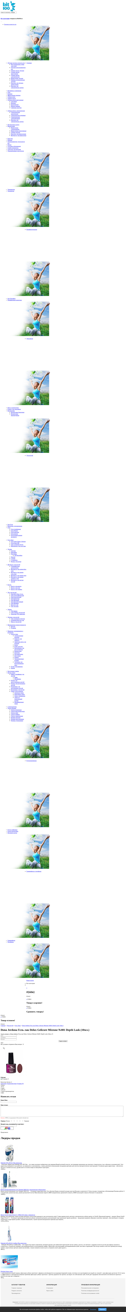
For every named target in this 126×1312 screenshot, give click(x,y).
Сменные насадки (16, 107)
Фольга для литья (16, 561)
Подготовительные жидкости (16, 536)
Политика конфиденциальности (90, 1290)
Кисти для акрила (16, 586)
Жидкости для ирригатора (18, 135)
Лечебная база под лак (17, 620)
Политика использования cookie (90, 1293)
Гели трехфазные (16, 529)
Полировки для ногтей (17, 689)
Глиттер (13, 551)
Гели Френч (14, 530)
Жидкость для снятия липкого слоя (17, 577)
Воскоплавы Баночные (17, 412)
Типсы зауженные (16, 710)
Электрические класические (15, 113)
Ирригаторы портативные (18, 131)
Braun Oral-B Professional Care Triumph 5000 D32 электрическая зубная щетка (23, 1189)
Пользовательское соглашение (90, 1288)
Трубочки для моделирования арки (18, 663)
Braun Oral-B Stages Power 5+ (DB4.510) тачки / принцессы (18, 1215)
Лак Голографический (17, 595)
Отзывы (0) (20, 1083)
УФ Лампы (14, 611)
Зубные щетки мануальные (15, 72)
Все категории (5, 18)
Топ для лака (14, 606)
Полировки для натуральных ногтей (17, 687)
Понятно (102, 1309)
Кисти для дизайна (16, 589)
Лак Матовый (15, 600)
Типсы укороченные (17, 716)
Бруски (13, 626)
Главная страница (17, 1288)
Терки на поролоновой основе (18, 699)
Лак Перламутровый (17, 601)
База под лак (14, 605)
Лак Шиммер (15, 603)
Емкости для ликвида (18, 639)
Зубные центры (15, 132)
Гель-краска (14, 534)
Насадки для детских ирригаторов (17, 83)
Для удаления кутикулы (18, 618)
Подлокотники (18, 654)
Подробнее (93, 1309)
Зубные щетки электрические (15, 76)
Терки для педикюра (17, 691)
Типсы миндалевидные (18, 711)
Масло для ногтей (16, 622)
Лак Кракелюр (15, 598)
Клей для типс (18, 646)
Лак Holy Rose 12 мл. (17, 594)
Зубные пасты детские (17, 70)
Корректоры (18, 651)
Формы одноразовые (17, 720)
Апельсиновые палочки (18, 636)
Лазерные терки (19, 693)
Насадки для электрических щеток (17, 86)
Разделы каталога (17, 1290)
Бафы (16, 677)
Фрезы (13, 668)
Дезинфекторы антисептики (15, 566)
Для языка (14, 101)
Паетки (13, 557)
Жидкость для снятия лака (18, 575)
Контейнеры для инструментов (19, 648)
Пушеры (13, 628)
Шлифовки (17, 679)
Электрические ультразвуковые (15, 117)
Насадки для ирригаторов (18, 134)
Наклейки (14, 552)
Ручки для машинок (17, 666)
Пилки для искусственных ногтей (17, 681)
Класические (15, 104)
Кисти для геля (15, 588)
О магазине (49, 1288)
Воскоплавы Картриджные (15, 414)
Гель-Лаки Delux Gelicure (18, 541)
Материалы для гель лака (18, 546)
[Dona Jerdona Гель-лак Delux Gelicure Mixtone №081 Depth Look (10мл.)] (3, 1049)
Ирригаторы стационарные (15, 128)
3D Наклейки (18, 555)
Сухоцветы (14, 560)
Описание (4, 1083)
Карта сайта (49, 1290)
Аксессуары (14, 634)
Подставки (17, 656)
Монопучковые (15, 106)
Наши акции (30, 980)
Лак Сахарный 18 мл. (17, 544)
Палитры (17, 652)
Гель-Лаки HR (15, 543)
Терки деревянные (19, 696)
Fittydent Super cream (7, 1271)
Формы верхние (15, 717)
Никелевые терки (19, 694)
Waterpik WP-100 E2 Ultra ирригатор (11, 1163)
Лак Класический (16, 597)
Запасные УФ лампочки (18, 614)
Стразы (13, 558)
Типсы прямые (15, 714)
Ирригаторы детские (17, 78)
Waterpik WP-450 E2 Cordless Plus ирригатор (13, 1243)
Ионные (13, 103)
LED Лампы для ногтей (18, 612)
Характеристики (12, 1083)
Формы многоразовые (17, 719)
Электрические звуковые (18, 115)
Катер (16, 645)
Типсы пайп (14, 713)
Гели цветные (15, 532)
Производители (16, 1293)
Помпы (16, 657)
